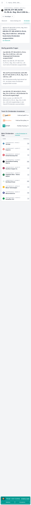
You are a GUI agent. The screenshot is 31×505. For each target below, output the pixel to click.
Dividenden (27, 20)
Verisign (8, 144)
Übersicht (4, 20)
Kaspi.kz (8, 150)
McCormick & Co (10, 193)
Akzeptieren (22, 502)
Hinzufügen (8, 16)
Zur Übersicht (6, 40)
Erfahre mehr (25, 499)
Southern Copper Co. (12, 168)
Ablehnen (8, 502)
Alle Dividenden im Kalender (21, 134)
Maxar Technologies (11, 187)
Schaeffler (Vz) (10, 199)
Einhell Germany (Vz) (12, 155)
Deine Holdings (15, 20)
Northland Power (10, 182)
